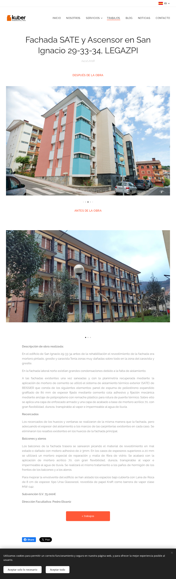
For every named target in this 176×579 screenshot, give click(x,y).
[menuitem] (57, 18)
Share (31, 539)
